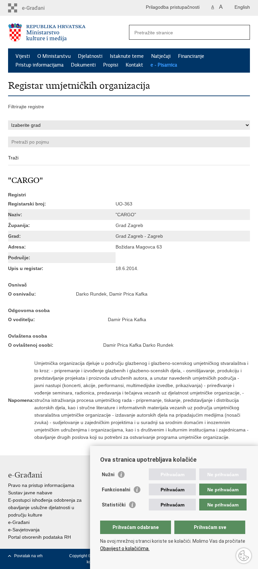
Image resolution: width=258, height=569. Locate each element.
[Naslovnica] (68, 32)
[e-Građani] (37, 7)
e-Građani (19, 522)
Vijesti (22, 56)
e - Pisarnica (163, 65)
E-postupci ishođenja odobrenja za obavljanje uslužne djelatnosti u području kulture (45, 507)
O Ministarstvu (54, 56)
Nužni (108, 474)
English (242, 7)
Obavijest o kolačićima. (124, 548)
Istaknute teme (127, 56)
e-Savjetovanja (24, 529)
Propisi (110, 65)
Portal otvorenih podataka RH (39, 537)
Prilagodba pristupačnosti (173, 7)
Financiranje (191, 56)
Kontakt (134, 65)
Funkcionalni (116, 489)
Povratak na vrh (28, 556)
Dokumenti (83, 65)
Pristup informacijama (39, 65)
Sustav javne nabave (30, 492)
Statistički (114, 504)
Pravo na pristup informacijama (41, 485)
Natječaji (161, 56)
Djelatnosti (90, 56)
